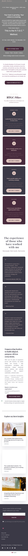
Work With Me (4, 537)
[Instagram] (10, 548)
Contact (3, 539)
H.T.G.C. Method (5, 535)
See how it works (14, 131)
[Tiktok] (15, 548)
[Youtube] (7, 548)
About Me (3, 533)
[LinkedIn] (12, 548)
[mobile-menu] (26, 1)
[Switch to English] (3, 528)
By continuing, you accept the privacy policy (14, 521)
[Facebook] (2, 548)
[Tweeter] (5, 548)
